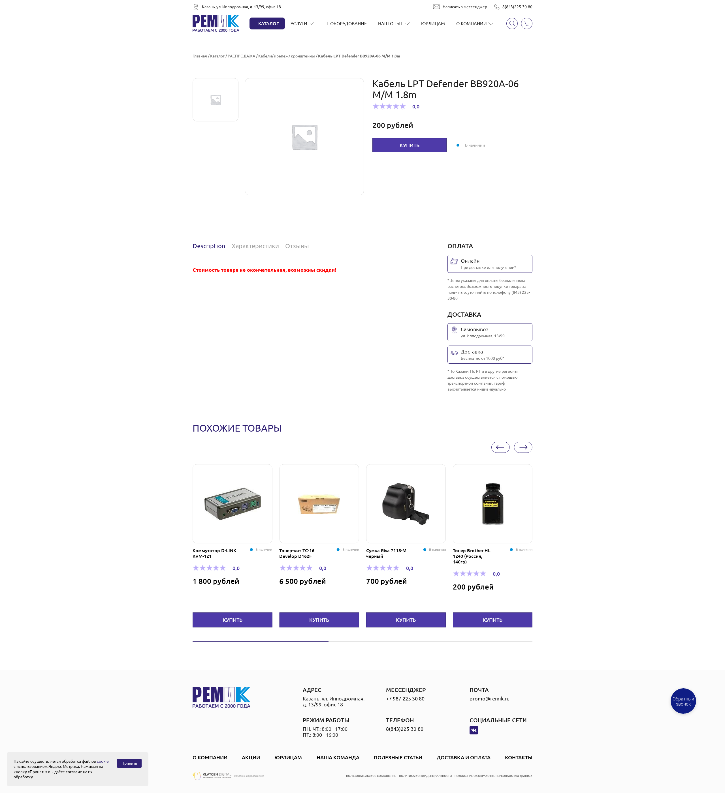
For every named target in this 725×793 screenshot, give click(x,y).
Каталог (268, 23)
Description (209, 245)
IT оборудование (346, 23)
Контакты (518, 757)
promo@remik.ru (489, 698)
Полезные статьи (398, 757)
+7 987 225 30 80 (405, 698)
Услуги (299, 23)
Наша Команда (338, 757)
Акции (251, 757)
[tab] (210, 246)
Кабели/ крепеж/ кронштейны (286, 56)
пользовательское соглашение (371, 775)
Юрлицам (433, 23)
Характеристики (255, 245)
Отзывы (297, 245)
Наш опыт (390, 23)
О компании (471, 23)
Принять (129, 763)
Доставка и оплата (464, 757)
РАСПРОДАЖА (241, 56)
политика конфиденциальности (425, 775)
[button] (500, 447)
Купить (409, 145)
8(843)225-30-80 (517, 7)
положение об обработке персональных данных (493, 775)
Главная (200, 56)
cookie (103, 761)
